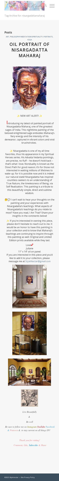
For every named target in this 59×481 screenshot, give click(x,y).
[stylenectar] (24, 6)
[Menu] (51, 6)
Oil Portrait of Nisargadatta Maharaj (29, 49)
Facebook (50, 426)
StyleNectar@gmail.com (38, 261)
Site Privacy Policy (28, 477)
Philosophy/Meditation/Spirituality (26, 36)
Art (7, 36)
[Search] (44, 6)
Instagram (32, 426)
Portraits (48, 36)
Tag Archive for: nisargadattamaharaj (24, 15)
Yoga (29, 40)
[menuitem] (44, 6)
